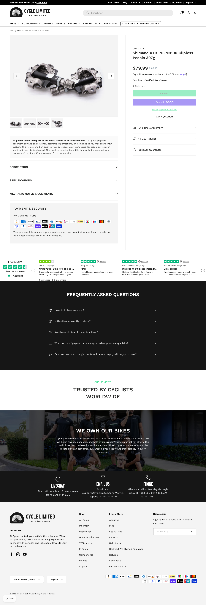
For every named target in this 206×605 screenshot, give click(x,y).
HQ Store (177, 2)
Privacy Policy (34, 594)
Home (12, 31)
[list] (64, 76)
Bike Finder (110, 23)
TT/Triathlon (85, 543)
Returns (113, 555)
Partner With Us (118, 566)
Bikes (13, 23)
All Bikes (84, 520)
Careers (113, 537)
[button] (195, 13)
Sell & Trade (115, 531)
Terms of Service (48, 594)
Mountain (84, 526)
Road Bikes (85, 531)
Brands (72, 23)
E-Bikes (83, 549)
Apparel (83, 566)
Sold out (164, 93)
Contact (148, 2)
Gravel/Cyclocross (89, 537)
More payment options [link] (164, 109)
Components (30, 23)
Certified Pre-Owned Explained (126, 549)
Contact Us (115, 560)
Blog (125, 2)
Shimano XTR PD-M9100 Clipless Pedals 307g (34, 31)
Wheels (60, 23)
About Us (135, 2)
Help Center (162, 2)
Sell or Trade (92, 23)
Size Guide (113, 2)
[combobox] (128, 13)
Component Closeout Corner (140, 23)
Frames (48, 23)
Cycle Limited (22, 594)
